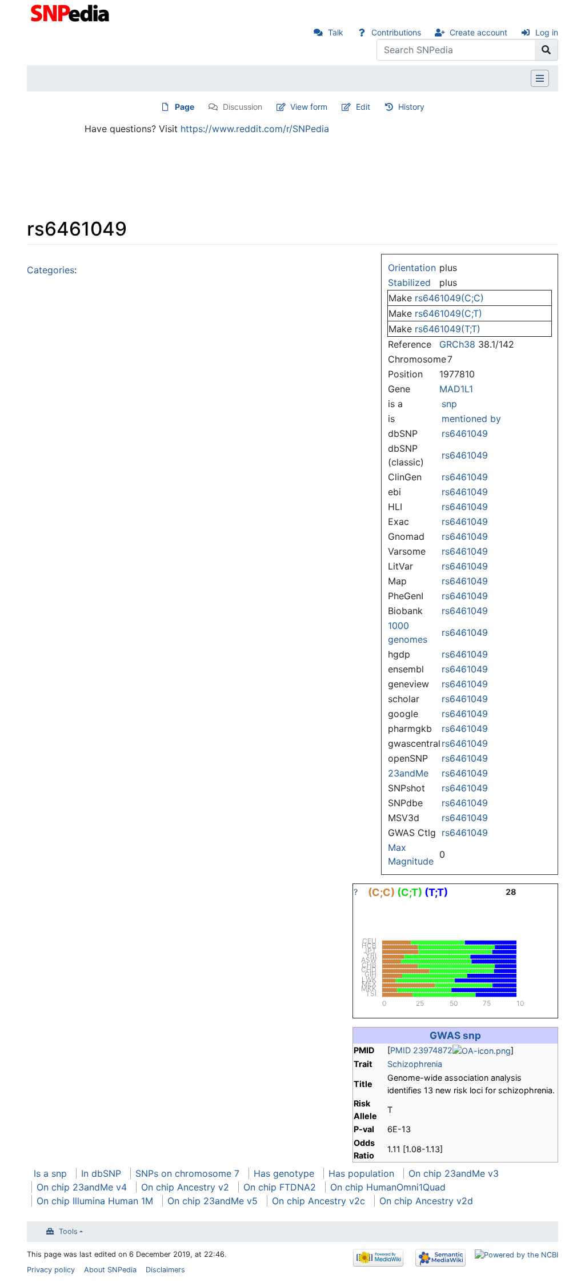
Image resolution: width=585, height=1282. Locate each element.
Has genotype (284, 1173)
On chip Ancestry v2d (426, 1201)
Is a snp (50, 1173)
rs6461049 (465, 433)
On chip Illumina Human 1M (95, 1201)
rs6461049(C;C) (449, 298)
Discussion (242, 107)
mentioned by (471, 418)
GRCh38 (457, 344)
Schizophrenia (414, 1064)
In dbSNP (101, 1173)
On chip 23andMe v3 (453, 1173)
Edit (363, 107)
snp (449, 403)
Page (184, 107)
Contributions (396, 32)
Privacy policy (51, 1269)
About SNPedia (110, 1269)
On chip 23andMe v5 (212, 1201)
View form (308, 107)
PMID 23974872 (421, 1050)
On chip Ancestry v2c (318, 1201)
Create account (478, 32)
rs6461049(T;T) (447, 329)
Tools (68, 1231)
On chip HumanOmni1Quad (388, 1187)
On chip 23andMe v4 (82, 1187)
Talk (335, 32)
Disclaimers (165, 1269)
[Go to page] (546, 50)
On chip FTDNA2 (279, 1187)
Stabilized (409, 282)
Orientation (412, 267)
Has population (361, 1173)
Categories (50, 270)
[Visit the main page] (71, 12)
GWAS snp (455, 1035)
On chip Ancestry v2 (185, 1187)
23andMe (408, 773)
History (411, 107)
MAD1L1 (456, 389)
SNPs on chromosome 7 (187, 1173)
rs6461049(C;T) (448, 313)
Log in (546, 32)
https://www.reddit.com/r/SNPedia (255, 128)
